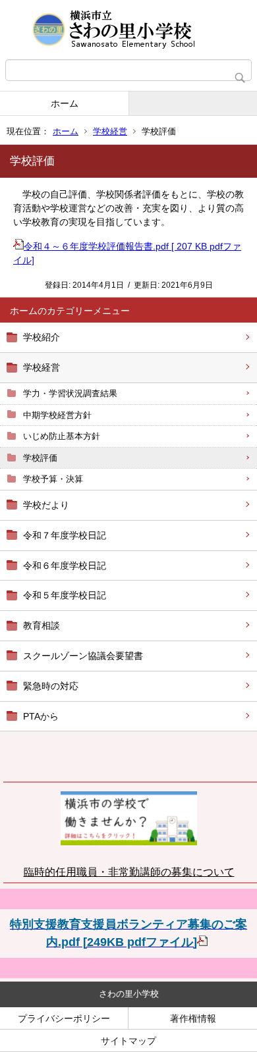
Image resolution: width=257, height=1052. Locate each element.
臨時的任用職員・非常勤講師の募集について (129, 872)
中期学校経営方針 (57, 415)
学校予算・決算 (53, 479)
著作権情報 (193, 1018)
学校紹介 (41, 337)
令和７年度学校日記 (64, 535)
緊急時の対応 (50, 686)
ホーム (64, 103)
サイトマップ (128, 1041)
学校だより (46, 505)
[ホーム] (128, 29)
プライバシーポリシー (64, 1018)
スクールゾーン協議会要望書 (83, 655)
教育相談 (41, 625)
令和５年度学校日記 (64, 595)
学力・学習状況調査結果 (70, 393)
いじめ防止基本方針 (61, 436)
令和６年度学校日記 (64, 565)
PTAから (41, 716)
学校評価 (40, 458)
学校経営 (110, 131)
